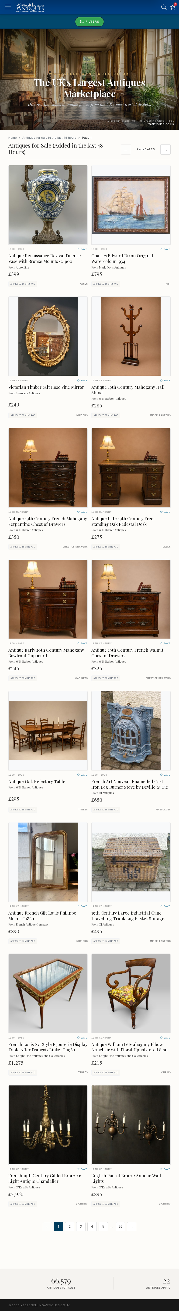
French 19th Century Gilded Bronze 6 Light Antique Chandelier (44, 1178)
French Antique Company (32, 924)
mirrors (82, 415)
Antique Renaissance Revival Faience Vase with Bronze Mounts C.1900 (44, 258)
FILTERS (92, 21)
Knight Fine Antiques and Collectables (40, 1056)
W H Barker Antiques (112, 398)
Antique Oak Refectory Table (36, 781)
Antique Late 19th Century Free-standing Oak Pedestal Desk (123, 521)
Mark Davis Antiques (112, 267)
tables (83, 810)
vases (84, 284)
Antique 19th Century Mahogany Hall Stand (128, 390)
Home (12, 137)
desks (167, 547)
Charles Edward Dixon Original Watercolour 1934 (122, 258)
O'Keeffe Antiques (28, 1187)
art (168, 284)
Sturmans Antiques (28, 393)
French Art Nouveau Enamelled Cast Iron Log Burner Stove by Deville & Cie (129, 784)
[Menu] (8, 7)
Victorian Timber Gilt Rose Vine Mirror (46, 387)
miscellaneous (160, 415)
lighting (82, 1204)
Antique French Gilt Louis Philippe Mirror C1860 (42, 915)
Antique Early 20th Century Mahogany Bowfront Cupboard (46, 652)
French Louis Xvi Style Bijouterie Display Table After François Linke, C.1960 (47, 1047)
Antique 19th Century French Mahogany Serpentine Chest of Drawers (47, 521)
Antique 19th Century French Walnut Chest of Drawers (127, 652)
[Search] (163, 7)
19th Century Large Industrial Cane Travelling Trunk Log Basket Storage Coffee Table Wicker (127, 918)
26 (121, 1226)
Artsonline (22, 267)
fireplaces (163, 810)
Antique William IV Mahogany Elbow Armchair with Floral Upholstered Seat (129, 1047)
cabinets (81, 678)
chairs (166, 1072)
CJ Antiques (106, 793)
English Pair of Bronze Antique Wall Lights (126, 1178)
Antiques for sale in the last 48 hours (49, 137)
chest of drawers (75, 547)
